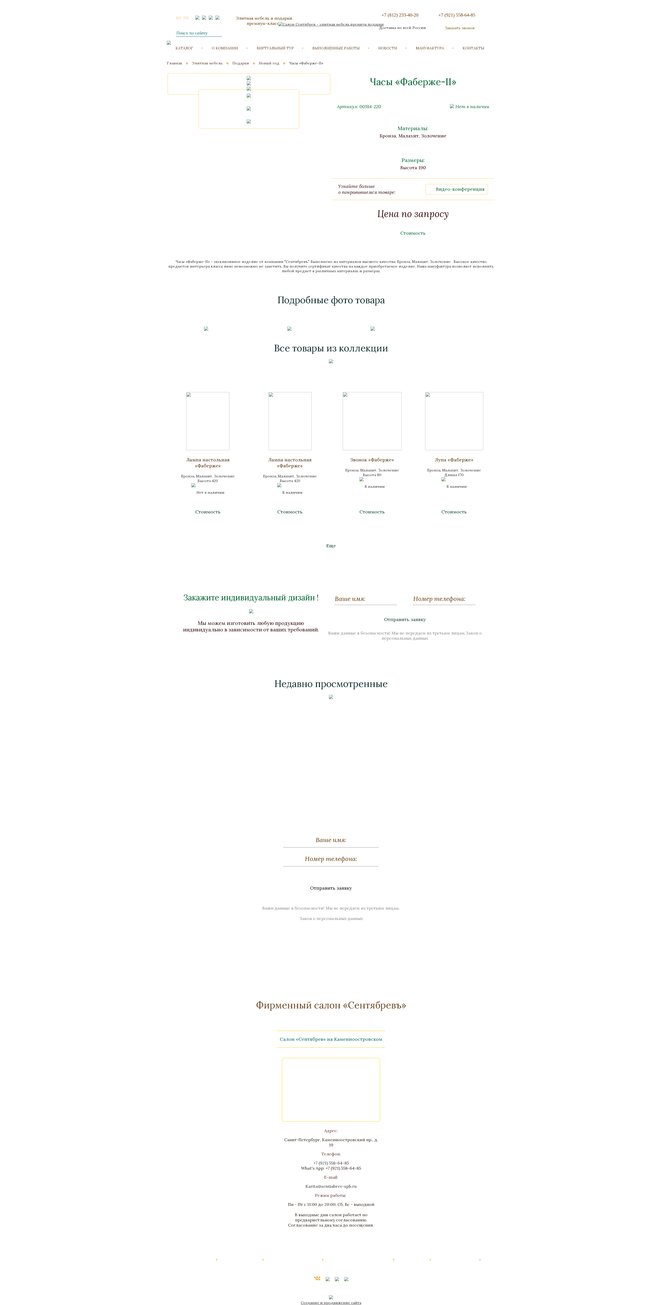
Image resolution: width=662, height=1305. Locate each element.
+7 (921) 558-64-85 (456, 15)
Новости (387, 48)
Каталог (184, 48)
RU (179, 18)
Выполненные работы (336, 48)
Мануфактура (430, 48)
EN (186, 18)
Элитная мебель (207, 63)
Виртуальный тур (275, 48)
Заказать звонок (460, 28)
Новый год (269, 63)
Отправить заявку (405, 619)
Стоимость (413, 233)
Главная (174, 63)
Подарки (240, 63)
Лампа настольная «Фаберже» (208, 463)
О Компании (225, 48)
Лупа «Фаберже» (454, 460)
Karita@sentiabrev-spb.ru (331, 1186)
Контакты (473, 48)
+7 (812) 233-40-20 (399, 15)
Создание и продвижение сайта (331, 1302)
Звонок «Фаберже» (372, 460)
